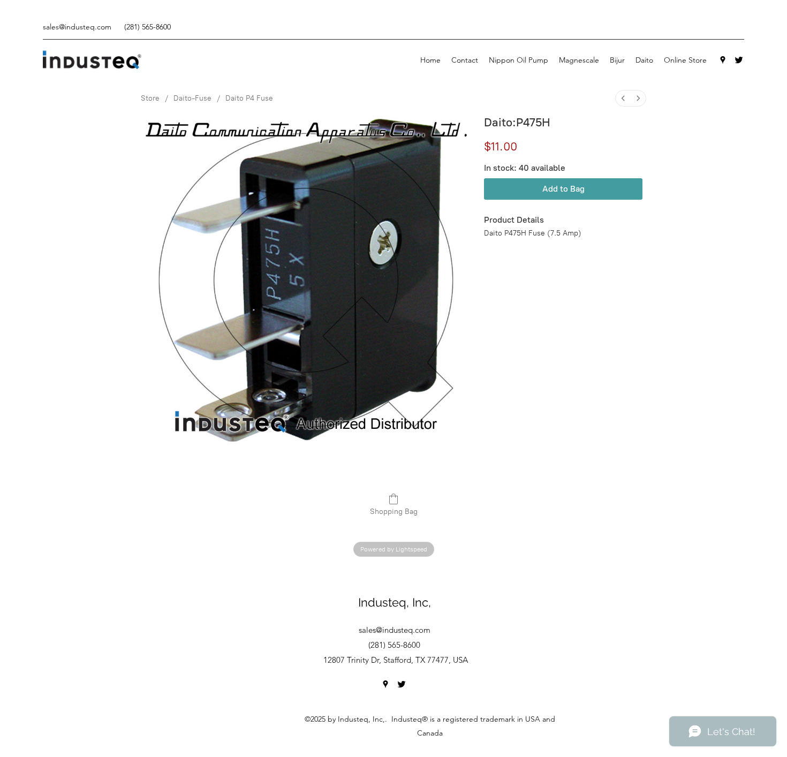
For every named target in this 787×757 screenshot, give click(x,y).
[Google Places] (722, 60)
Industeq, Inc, (394, 602)
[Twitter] (738, 60)
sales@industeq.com (77, 27)
